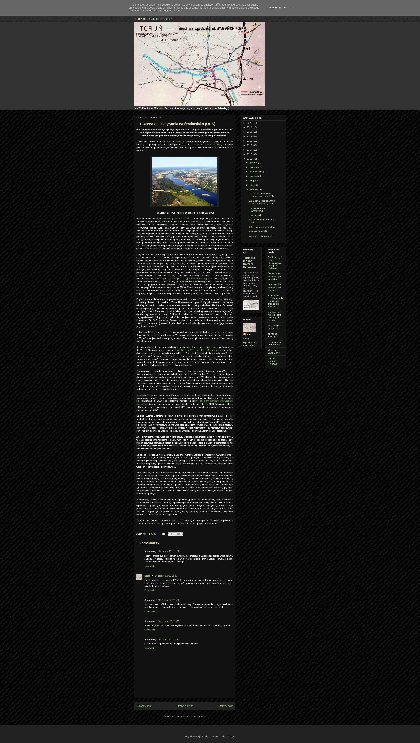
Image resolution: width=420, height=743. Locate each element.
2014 (250, 150)
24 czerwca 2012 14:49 (166, 576)
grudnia (254, 162)
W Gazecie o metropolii (274, 327)
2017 (250, 136)
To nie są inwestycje (273, 335)
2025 (250, 123)
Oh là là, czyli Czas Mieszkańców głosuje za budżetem (275, 263)
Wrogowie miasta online (261, 236)
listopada (255, 167)
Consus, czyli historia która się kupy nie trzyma (274, 316)
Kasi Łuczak (255, 215)
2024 (250, 127)
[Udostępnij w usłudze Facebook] (178, 534)
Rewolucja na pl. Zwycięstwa (257, 209)
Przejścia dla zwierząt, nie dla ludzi (274, 287)
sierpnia (254, 180)
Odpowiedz (149, 566)
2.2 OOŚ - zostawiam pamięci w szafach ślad (262, 195)
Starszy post (225, 706)
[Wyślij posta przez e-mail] (163, 534)
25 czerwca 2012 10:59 (168, 621)
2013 (250, 154)
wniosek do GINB (258, 231)
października (256, 171)
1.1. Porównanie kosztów (262, 227)
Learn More (274, 7)
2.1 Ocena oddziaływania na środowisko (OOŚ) (262, 202)
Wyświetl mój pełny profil (250, 343)
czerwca (254, 189)
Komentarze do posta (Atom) (190, 716)
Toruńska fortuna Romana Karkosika (249, 262)
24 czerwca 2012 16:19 (168, 600)
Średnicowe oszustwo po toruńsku (274, 276)
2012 (250, 158)
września (254, 176)
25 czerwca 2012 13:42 (168, 639)
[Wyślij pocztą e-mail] (169, 534)
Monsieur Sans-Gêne (274, 351)
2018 (250, 131)
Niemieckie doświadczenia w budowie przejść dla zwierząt (275, 301)
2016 (250, 140)
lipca (252, 185)
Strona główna (185, 706)
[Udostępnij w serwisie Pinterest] (181, 534)
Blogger (231, 736)
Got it (288, 7)
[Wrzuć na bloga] (172, 534)
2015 (250, 145)
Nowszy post (143, 706)
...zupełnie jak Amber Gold (275, 343)
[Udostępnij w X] (175, 534)
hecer (146, 534)
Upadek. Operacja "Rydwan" (273, 361)
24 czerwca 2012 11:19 (168, 551)
